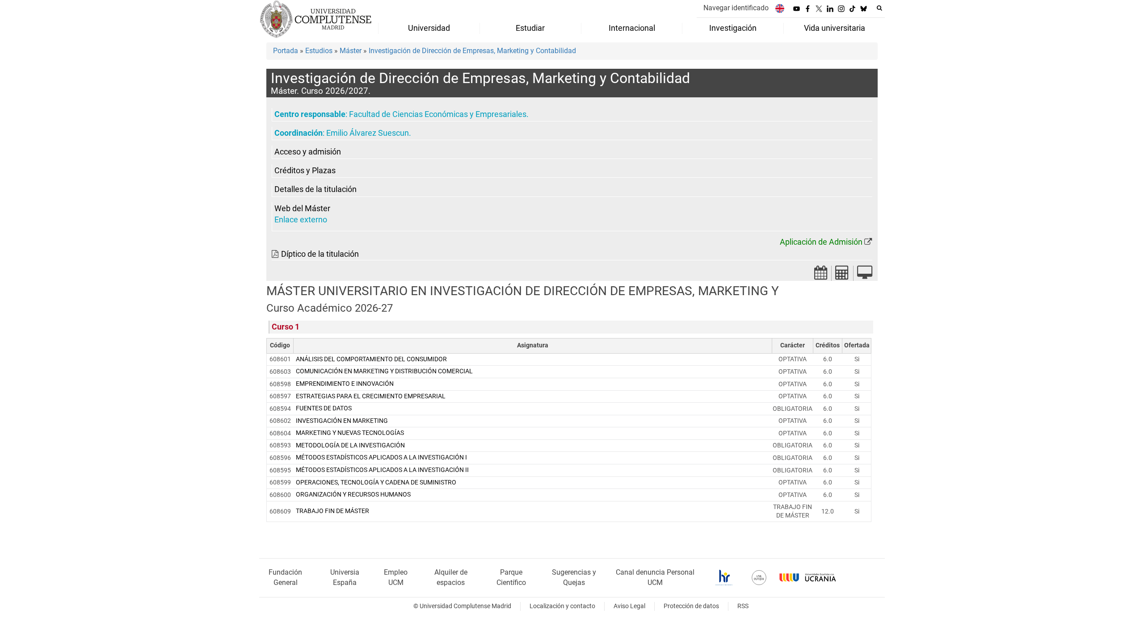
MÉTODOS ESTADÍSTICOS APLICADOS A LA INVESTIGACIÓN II (382, 470)
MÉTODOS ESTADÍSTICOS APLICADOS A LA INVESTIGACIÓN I (381, 457)
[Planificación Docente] (821, 275)
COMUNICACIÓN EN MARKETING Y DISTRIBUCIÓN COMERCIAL (384, 371)
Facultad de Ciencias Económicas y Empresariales (437, 114)
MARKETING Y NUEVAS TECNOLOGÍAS (350, 433)
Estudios (318, 50)
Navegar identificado (736, 8)
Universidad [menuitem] (429, 28)
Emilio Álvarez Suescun (367, 133)
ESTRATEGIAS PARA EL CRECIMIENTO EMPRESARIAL (371, 396)
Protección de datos (691, 606)
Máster (351, 50)
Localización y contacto (562, 606)
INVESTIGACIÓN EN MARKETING (342, 421)
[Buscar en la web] (879, 8)
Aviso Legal (629, 606)
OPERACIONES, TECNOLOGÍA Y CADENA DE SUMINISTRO (376, 482)
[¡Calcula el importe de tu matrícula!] (842, 275)
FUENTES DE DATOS (324, 408)
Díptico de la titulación (320, 254)
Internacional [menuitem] (632, 28)
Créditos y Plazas (305, 170)
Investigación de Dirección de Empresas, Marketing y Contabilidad (472, 50)
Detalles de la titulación (315, 189)
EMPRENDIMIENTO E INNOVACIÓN (345, 384)
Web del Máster (302, 208)
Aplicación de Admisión (821, 242)
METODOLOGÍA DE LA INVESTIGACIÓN (350, 445)
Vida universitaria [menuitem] (834, 28)
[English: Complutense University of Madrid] (779, 8)
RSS (743, 606)
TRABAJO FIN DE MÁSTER (332, 511)
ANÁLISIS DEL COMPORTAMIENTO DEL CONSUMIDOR (371, 359)
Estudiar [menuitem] (530, 28)
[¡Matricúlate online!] (864, 275)
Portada (285, 50)
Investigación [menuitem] (733, 28)
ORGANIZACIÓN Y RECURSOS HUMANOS (353, 494)
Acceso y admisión (307, 151)
